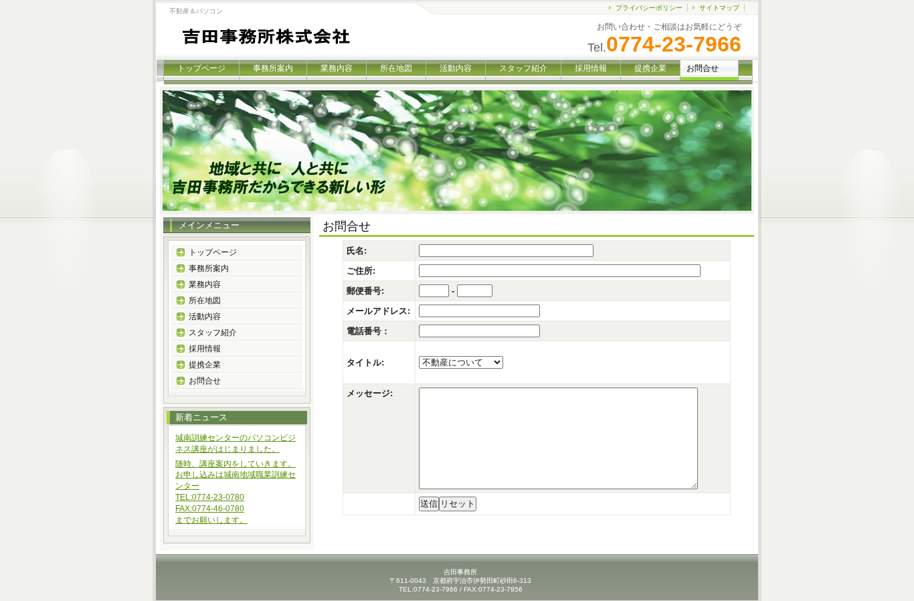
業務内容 (337, 68)
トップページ (201, 68)
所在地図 (396, 68)
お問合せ (205, 380)
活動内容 (456, 68)
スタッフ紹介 (523, 68)
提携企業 (650, 68)
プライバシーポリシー (649, 7)
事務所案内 (273, 68)
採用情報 (591, 68)
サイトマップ (719, 7)
